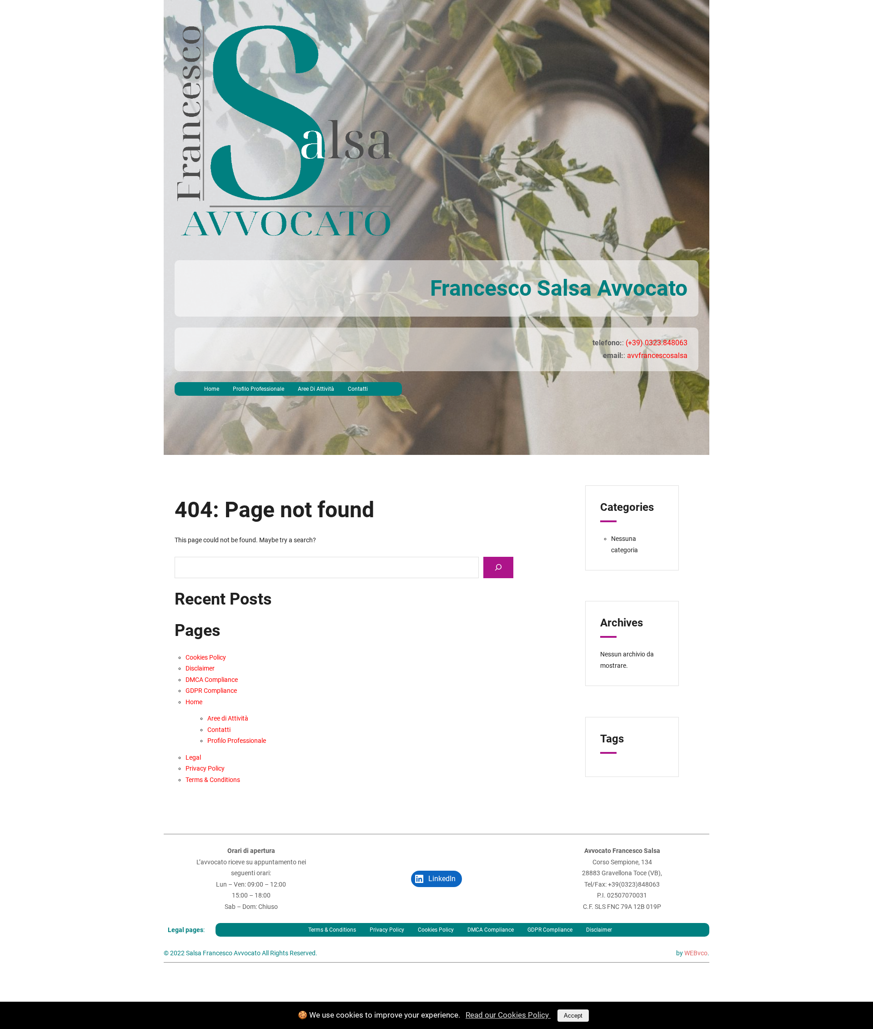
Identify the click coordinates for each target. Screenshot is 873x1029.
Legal (193, 757)
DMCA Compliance (212, 679)
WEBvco (695, 953)
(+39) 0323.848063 (656, 342)
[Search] (498, 567)
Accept (573, 1015)
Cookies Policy (206, 657)
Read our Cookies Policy (508, 1014)
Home (211, 389)
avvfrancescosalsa (657, 355)
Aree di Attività (316, 389)
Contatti (358, 389)
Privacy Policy (205, 768)
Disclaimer (200, 668)
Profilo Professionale (258, 389)
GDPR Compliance (211, 690)
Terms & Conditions (213, 779)
